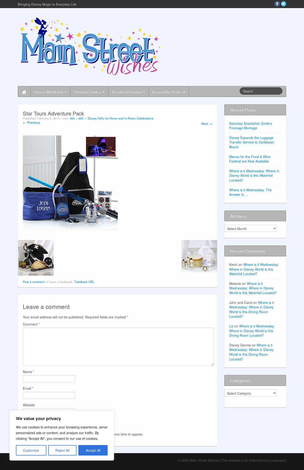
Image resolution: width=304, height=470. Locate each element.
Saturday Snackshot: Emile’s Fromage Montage (250, 125)
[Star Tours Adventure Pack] (70, 182)
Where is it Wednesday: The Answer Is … (250, 192)
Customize (31, 450)
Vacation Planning (127, 91)
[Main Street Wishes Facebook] (277, 3)
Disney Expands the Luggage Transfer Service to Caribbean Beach (251, 142)
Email (28, 388)
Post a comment (33, 282)
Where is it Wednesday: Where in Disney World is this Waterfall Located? (254, 175)
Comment (31, 324)
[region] (62, 435)
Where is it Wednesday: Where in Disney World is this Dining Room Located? (251, 309)
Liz (231, 326)
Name (28, 371)
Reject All (62, 450)
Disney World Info (49, 91)
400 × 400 (76, 118)
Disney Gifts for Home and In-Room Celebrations (120, 118)
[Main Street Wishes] (90, 45)
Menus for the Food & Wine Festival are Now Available (250, 159)
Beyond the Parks (167, 91)
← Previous (31, 122)
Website (29, 405)
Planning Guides (88, 91)
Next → (206, 123)
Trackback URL (84, 282)
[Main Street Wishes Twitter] (283, 3)
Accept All (93, 450)
